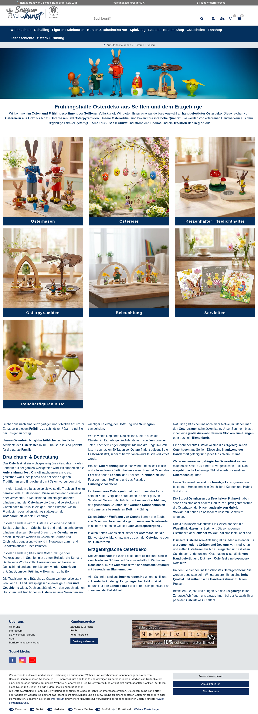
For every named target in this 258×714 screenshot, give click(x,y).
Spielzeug (138, 30)
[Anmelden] (213, 18)
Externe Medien (83, 709)
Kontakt (75, 630)
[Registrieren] (222, 18)
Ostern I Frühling (50, 38)
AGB (12, 638)
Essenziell (21, 709)
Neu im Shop (173, 30)
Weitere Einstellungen (147, 709)
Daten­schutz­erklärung (22, 634)
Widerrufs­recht (79, 634)
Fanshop (215, 30)
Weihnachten (21, 30)
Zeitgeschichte (22, 38)
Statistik (40, 709)
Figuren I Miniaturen (68, 30)
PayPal (105, 709)
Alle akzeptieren (210, 683)
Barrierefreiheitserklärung (24, 642)
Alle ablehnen (211, 691)
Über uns (14, 626)
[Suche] (202, 18)
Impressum (15, 630)
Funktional (124, 709)
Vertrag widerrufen (84, 641)
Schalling (41, 30)
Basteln (154, 30)
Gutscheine (196, 30)
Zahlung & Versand (81, 626)
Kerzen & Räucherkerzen (107, 30)
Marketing (59, 709)
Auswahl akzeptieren (211, 676)
